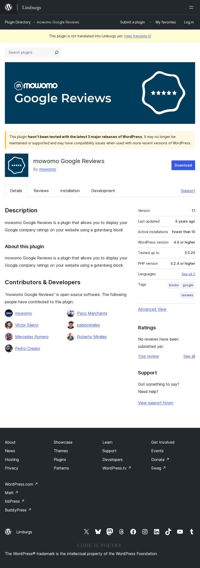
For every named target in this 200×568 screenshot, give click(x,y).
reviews (187, 295)
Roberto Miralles (92, 336)
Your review (148, 356)
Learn (107, 442)
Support (188, 190)
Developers (112, 459)
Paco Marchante (92, 313)
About (10, 442)
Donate (160, 459)
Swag (158, 468)
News (10, 450)
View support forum (155, 402)
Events (157, 450)
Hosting (12, 459)
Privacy (11, 468)
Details (16, 190)
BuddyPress (18, 510)
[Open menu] (192, 7)
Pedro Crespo (27, 348)
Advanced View (152, 309)
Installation (70, 190)
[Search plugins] (56, 52)
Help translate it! (137, 36)
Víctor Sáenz (26, 325)
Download (183, 165)
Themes (61, 450)
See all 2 (188, 274)
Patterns (61, 468)
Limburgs (24, 531)
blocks (174, 285)
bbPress (15, 501)
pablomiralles (88, 325)
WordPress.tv (116, 468)
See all (189, 356)
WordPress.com (21, 484)
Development (103, 190)
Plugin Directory (18, 22)
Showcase (63, 442)
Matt (12, 492)
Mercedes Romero (32, 336)
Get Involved (163, 442)
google (188, 285)
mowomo (47, 169)
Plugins (60, 459)
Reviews (41, 190)
